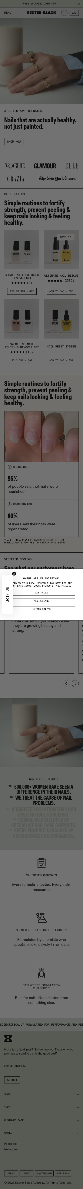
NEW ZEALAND (41, 601)
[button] (7, 594)
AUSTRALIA (41, 592)
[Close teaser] (14, 574)
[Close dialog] (80, 571)
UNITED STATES (42, 609)
